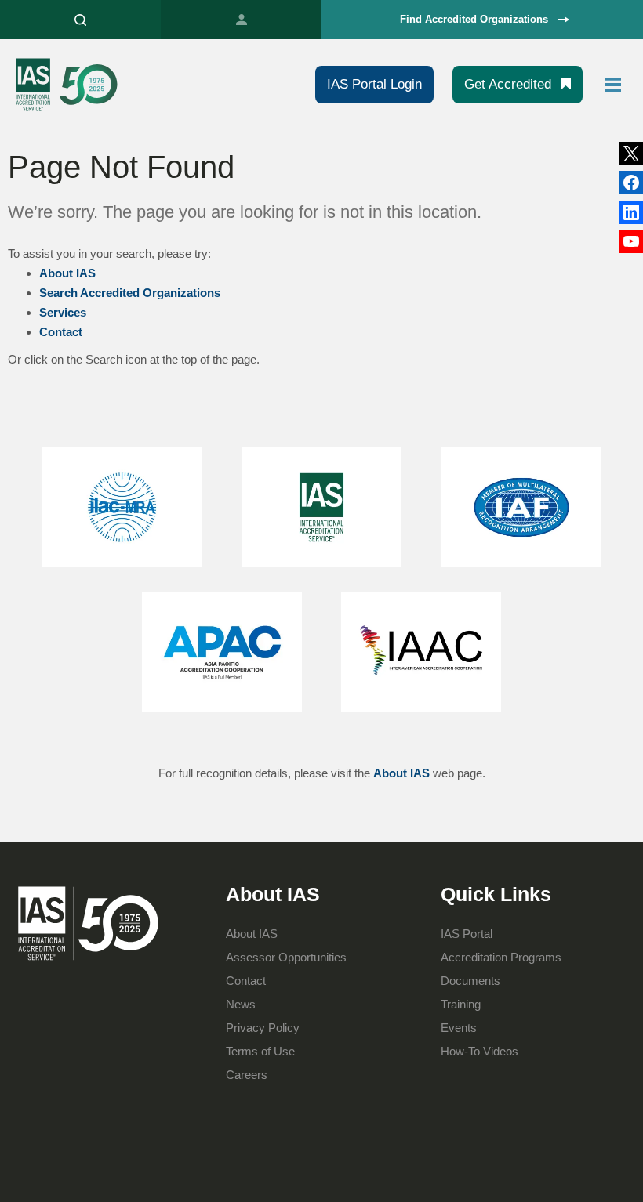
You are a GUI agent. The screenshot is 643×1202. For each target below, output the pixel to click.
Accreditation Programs (501, 957)
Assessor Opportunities (286, 957)
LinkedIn (631, 182)
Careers (246, 1074)
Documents (470, 980)
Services (62, 312)
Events (459, 1027)
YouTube (631, 241)
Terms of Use (260, 1051)
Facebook (631, 212)
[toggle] (613, 85)
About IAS (67, 273)
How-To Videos (479, 1051)
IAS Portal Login (374, 84)
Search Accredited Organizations (129, 292)
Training (461, 1004)
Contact (60, 332)
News (241, 1004)
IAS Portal (241, 19)
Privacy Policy (263, 1027)
